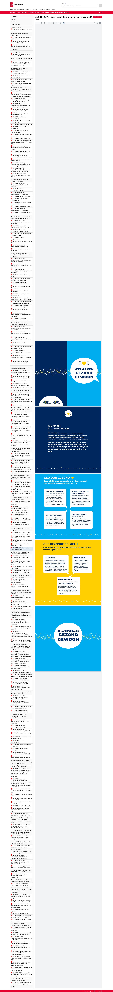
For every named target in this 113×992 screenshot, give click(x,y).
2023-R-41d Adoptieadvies (19, 522)
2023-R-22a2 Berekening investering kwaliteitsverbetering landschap (20, 279)
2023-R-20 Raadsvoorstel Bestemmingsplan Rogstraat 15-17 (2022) (20, 226)
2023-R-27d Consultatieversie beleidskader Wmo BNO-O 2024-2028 (20, 679)
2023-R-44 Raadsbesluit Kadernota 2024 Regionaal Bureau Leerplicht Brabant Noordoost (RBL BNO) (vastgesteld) (21, 482)
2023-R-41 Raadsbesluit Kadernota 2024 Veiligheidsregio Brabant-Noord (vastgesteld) (20, 503)
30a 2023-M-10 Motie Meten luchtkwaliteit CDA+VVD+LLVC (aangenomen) (18, 875)
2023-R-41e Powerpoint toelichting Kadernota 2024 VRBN (20, 525)
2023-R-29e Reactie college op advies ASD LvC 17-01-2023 (21, 920)
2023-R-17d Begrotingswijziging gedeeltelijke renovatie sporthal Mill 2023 (20, 814)
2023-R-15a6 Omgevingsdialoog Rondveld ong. (20, 127)
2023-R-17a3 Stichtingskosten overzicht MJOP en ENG (21, 803)
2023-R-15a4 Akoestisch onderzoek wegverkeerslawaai (20, 121)
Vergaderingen (20, 9)
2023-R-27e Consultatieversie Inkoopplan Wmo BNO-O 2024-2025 (19, 683)
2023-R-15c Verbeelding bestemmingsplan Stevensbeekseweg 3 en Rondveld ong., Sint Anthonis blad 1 (21, 164)
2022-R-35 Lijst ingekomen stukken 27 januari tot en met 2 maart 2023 (21, 80)
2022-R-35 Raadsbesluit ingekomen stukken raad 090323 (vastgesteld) (20, 72)
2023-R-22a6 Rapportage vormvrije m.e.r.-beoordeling (20, 294)
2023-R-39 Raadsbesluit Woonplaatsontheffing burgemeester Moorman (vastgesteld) (19, 581)
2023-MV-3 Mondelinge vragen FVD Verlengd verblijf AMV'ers (20, 55)
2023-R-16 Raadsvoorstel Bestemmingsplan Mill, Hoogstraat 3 (19, 189)
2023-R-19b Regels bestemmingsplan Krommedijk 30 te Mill (21, 737)
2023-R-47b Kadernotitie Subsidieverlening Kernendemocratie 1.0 (20, 943)
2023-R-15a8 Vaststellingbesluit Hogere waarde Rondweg (21, 135)
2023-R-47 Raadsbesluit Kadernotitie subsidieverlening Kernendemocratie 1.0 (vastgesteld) (21, 929)
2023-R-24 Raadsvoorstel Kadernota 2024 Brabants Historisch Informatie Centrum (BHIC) (21, 401)
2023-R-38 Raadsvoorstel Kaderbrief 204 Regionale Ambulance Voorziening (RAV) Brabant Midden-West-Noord (20, 462)
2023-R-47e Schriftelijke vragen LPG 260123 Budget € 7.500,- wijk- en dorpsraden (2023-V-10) (21, 974)
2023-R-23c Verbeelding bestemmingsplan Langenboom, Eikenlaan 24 (21, 352)
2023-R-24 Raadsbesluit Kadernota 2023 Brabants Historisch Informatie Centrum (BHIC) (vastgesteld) (21, 396)
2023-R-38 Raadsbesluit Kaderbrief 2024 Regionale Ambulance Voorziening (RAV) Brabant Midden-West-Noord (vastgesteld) (20, 456)
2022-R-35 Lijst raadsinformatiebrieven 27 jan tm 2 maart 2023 (21, 84)
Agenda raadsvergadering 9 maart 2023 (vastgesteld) (21, 30)
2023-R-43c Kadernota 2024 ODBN (21, 572)
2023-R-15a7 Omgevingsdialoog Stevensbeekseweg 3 (20, 131)
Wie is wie (35, 9)
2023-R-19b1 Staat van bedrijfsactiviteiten (17, 741)
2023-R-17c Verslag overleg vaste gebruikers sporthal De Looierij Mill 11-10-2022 (20, 810)
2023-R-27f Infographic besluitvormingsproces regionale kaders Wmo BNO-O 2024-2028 (20, 688)
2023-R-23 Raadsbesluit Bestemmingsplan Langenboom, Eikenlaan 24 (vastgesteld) (21, 328)
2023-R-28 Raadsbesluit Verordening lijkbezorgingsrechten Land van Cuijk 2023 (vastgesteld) (21, 628)
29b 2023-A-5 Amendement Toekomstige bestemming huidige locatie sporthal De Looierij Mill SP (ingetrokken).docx (21, 837)
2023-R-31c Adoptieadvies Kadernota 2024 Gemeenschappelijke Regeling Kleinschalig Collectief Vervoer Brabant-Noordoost (21, 443)
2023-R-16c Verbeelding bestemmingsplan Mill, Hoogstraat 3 (19, 209)
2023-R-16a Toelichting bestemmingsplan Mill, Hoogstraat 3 (19, 193)
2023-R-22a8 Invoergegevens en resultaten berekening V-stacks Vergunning (21, 298)
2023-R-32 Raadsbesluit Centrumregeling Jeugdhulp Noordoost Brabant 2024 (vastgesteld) (20, 697)
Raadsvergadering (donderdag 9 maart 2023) (36, 12)
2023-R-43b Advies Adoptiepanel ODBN (22, 570)
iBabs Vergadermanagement (87, 991)
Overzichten (28, 9)
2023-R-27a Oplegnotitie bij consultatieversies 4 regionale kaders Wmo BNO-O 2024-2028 (21, 667)
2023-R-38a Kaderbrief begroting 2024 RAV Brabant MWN (21, 472)
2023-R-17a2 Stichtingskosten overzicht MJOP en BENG (21, 799)
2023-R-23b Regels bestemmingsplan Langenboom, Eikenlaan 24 (21, 347)
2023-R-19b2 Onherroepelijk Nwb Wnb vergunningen (21, 745)
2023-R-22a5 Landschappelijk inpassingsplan (19, 291)
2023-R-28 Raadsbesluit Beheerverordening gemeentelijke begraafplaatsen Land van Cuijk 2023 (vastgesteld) (20, 622)
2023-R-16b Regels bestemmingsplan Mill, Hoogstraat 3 (21, 203)
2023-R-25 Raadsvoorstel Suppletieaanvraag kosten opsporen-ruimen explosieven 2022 (21, 603)
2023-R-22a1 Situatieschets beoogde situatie (21, 275)
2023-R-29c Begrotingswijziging (20, 913)
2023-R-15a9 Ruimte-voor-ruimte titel (22, 138)
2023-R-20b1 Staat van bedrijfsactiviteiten (17, 238)
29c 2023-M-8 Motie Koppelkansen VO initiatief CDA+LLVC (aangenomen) (21, 846)
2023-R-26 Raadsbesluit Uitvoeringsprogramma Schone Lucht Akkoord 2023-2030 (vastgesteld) (19, 857)
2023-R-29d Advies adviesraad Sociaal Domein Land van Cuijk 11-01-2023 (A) (21, 916)
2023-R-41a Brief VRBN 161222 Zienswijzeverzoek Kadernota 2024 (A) (20, 511)
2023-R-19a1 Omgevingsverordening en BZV (21, 734)
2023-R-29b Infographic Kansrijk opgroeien (19, 910)
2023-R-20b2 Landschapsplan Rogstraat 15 (21, 242)
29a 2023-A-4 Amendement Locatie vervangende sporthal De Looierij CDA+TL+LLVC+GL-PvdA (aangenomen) (20, 826)
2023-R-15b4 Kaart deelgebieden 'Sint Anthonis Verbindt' (21, 160)
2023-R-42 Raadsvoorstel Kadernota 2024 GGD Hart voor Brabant (20, 537)
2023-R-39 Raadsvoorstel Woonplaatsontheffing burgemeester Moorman (19, 586)
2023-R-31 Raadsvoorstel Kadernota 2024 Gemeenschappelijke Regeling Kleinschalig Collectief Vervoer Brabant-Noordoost (20, 422)
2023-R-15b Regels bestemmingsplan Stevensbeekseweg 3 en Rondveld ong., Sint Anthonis (21, 142)
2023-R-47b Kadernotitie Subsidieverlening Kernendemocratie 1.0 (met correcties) (20, 947)
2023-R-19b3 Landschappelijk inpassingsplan (19, 749)
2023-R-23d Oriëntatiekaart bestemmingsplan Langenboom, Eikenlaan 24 (21, 357)
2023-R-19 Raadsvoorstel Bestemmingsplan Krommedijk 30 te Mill (20, 726)
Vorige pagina (98, 16)
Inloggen (99, 991)
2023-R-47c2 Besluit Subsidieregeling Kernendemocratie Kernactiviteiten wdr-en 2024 (21, 958)
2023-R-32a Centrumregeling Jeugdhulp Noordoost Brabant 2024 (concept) (21, 707)
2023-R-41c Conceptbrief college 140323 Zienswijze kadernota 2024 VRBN (21, 519)
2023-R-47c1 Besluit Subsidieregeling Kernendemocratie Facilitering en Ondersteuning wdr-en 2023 (21, 953)
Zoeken (63, 3)
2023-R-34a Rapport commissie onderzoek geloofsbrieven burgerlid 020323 (21, 46)
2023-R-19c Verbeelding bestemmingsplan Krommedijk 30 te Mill (20, 753)
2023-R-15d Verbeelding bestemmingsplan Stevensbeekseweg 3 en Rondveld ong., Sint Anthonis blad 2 (21, 170)
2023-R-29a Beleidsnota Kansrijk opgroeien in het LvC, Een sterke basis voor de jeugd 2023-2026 (21, 906)
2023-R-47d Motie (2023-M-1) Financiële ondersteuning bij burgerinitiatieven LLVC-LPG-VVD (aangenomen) (21, 969)
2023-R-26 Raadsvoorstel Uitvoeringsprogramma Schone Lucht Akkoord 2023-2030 (19, 862)
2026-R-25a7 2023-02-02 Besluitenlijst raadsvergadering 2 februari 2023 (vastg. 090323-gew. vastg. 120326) (21, 64)
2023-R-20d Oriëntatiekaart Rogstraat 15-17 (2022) (21, 249)
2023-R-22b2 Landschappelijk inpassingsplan (19, 310)
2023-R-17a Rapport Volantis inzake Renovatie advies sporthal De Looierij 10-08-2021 (21, 790)
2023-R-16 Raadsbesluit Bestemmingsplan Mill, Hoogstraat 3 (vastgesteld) (19, 185)
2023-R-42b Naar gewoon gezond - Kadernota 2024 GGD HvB (20, 544)
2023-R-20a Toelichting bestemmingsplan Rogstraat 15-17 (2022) (20, 230)
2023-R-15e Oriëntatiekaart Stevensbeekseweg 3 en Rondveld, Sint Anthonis (20, 175)
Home (19, 12)
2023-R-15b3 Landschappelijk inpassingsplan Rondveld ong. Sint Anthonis (21, 156)
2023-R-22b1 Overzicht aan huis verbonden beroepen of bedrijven (19, 306)
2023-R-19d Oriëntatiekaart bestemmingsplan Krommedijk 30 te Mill (20, 757)
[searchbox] (80, 5)
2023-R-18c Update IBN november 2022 (22, 387)
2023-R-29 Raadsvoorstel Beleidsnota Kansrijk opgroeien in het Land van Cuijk (21, 901)
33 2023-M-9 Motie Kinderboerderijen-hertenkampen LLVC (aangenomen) (21, 983)
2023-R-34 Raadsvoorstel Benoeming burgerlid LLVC (21, 38)
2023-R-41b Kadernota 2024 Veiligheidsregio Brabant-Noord (19, 515)
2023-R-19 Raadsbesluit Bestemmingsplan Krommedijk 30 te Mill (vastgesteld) (20, 721)
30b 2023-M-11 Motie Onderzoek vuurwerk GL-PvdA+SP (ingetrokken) (20, 884)
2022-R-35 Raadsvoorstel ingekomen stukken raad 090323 (21, 76)
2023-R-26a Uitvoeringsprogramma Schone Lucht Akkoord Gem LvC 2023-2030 (21, 866)
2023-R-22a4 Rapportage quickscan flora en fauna (20, 287)
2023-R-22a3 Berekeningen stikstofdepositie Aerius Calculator (19, 283)
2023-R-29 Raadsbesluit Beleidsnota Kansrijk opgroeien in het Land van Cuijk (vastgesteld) (21, 896)
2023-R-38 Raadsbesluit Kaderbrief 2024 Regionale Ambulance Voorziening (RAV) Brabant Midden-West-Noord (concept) (21, 467)
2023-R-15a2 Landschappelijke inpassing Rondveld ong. (19, 114)
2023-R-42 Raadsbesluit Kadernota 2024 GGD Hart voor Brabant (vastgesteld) (21, 533)
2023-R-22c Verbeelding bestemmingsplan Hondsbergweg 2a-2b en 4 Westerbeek (21, 315)
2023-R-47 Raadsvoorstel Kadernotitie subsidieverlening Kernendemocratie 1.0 (21, 933)
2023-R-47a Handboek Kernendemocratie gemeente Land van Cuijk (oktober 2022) (21, 938)
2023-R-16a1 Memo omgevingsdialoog (22, 196)
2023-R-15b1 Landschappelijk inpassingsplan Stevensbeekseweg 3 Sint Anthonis (21, 147)
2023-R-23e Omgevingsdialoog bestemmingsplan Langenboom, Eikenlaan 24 (21, 363)
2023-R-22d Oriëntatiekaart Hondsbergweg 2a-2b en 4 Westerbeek (20, 319)
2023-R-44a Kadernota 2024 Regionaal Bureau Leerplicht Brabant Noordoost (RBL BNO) (21, 493)
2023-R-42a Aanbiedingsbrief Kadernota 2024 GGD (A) (21, 541)
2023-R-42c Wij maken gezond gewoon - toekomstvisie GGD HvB (21, 548)
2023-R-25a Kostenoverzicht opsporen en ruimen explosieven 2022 (21, 607)
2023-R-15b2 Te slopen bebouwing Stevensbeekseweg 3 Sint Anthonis (20, 152)
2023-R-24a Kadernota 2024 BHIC (21, 405)
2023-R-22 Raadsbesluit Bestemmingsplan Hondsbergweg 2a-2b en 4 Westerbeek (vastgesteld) (21, 260)
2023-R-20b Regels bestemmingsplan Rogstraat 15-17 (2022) (21, 234)
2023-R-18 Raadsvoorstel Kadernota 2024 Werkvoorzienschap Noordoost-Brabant (21, 377)
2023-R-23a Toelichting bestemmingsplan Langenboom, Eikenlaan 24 (21, 339)
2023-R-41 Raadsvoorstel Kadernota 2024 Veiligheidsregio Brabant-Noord (20, 507)
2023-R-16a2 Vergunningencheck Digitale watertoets (20, 199)
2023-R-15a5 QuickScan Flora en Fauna (22, 124)
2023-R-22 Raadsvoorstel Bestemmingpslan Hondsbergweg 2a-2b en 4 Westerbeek (21, 265)
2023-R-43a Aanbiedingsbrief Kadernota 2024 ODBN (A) (21, 567)
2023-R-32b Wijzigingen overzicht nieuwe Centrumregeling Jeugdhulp (20, 711)
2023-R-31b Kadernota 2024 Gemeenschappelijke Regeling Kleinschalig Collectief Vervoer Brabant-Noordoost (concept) (21, 436)
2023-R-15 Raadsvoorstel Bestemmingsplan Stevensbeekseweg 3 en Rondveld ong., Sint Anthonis (21, 100)
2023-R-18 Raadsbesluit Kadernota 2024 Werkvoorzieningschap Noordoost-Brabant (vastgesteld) (20, 372)
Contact (53, 9)
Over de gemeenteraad (45, 9)
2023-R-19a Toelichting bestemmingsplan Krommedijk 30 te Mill (20, 730)
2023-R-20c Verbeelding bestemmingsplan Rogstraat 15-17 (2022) (20, 246)
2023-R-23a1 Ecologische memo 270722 (20, 343)
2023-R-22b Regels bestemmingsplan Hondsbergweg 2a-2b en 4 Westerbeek (21, 302)
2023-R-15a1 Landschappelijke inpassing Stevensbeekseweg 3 (19, 110)
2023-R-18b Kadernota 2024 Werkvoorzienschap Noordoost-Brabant (20, 384)
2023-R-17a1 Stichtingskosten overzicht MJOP (21, 795)
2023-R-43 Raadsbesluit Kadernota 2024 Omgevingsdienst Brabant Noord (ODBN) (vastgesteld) (20, 557)
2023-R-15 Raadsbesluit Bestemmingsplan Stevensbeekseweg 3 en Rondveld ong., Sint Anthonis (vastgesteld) (21, 95)
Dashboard (13, 9)
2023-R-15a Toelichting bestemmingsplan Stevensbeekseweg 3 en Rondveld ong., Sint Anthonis (21, 105)
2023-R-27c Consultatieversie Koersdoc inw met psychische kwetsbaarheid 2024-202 (21, 675)
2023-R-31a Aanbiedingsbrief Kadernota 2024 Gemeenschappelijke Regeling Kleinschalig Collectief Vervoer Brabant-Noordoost (21, 429)
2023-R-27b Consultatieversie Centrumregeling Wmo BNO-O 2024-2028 (21, 671)
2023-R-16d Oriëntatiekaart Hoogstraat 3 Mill (21, 213)
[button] (100, 5)
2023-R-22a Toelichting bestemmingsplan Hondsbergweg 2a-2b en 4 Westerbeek (21, 271)
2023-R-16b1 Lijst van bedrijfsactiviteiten (22, 206)
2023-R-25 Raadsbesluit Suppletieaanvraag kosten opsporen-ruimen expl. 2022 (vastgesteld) (21, 597)
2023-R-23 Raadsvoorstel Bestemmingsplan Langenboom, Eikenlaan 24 (21, 333)
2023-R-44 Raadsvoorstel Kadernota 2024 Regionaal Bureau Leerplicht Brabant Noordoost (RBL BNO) (21, 488)
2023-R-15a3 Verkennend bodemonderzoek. (18, 117)
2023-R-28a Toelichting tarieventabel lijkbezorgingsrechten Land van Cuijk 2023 (21, 641)
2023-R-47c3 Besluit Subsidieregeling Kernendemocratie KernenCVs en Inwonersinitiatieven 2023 (21, 964)
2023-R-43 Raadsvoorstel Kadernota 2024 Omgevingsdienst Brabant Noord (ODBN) (20, 563)
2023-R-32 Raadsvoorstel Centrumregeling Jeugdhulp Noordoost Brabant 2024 (20, 703)
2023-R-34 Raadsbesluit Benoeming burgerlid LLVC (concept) (20, 42)
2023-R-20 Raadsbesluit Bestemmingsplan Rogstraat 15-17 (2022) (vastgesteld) (20, 222)
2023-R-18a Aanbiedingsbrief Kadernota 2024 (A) (21, 381)
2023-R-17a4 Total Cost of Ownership (22, 805)
